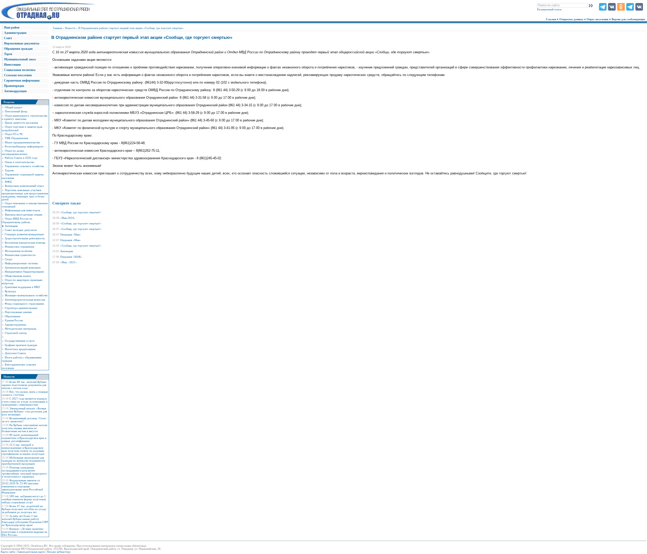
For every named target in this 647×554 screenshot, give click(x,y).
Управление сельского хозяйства (24, 166)
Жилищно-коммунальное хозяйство (26, 295)
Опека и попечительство (19, 162)
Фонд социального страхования (24, 303)
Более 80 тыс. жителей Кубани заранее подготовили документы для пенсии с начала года (24, 384)
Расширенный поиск (549, 9)
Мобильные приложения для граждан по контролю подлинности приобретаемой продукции (23, 460)
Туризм (9, 170)
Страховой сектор (16, 332)
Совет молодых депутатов (21, 229)
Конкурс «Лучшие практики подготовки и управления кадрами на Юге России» (24, 531)
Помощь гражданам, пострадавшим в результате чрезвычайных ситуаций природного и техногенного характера (24, 472)
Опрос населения (598, 19)
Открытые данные (571, 19)
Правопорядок (14, 86)
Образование (12, 316)
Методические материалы (20, 328)
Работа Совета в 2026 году (21, 157)
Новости (70, 28)
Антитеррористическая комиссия (25, 299)
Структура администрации (21, 307)
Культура (10, 291)
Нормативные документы (21, 43)
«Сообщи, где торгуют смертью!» (81, 212)
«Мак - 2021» (68, 262)
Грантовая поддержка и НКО (22, 286)
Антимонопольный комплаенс (23, 267)
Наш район (11, 27)
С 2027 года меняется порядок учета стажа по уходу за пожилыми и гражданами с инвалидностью (25, 401)
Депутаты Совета (15, 353)
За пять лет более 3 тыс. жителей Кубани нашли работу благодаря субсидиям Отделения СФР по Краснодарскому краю (25, 520)
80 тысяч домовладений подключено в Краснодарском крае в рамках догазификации (24, 437)
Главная (57, 28)
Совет (8, 38)
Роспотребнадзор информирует (24, 146)
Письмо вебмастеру (59, 551)
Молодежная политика (18, 250)
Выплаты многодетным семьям (23, 214)
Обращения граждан (18, 48)
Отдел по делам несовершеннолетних (15, 152)
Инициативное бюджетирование (24, 271)
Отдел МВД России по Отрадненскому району (17, 220)
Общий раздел (13, 107)
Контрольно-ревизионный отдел (24, 185)
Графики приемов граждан (21, 345)
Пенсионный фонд (16, 111)
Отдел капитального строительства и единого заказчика (24, 117)
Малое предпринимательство (22, 142)
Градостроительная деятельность (25, 238)
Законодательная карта (31, 551)
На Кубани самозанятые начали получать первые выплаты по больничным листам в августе (24, 428)
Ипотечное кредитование (20, 349)
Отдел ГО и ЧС (14, 134)
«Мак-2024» (67, 217)
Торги (8, 54)
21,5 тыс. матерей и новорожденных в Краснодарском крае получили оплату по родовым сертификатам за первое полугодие (23, 449)
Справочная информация (22, 80)
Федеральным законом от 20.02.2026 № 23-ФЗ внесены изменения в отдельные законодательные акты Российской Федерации (22, 486)
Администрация (15, 33)
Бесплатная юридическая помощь (25, 242)
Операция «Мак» (70, 234)
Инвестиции (12, 64)
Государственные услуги (20, 340)
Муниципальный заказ (20, 59)
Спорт (8, 259)
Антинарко (11, 225)
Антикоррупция (15, 91)
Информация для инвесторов (22, 210)
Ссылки (551, 19)
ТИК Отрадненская (16, 138)
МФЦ (8, 181)
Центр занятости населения (21, 122)
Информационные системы (21, 263)
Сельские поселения (18, 75)
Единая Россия (14, 320)
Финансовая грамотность (20, 254)
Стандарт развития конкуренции (24, 234)
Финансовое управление (19, 246)
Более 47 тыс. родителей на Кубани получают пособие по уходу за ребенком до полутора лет (24, 509)
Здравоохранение (15, 324)
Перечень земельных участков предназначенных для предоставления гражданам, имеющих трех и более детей (25, 195)
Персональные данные (18, 311)
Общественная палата (18, 275)
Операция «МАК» (71, 256)
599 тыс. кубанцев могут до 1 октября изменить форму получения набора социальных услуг (24, 499)
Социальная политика (19, 70)
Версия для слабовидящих (629, 19)
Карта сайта (8, 551)
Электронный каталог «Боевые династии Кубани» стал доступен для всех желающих (24, 411)
